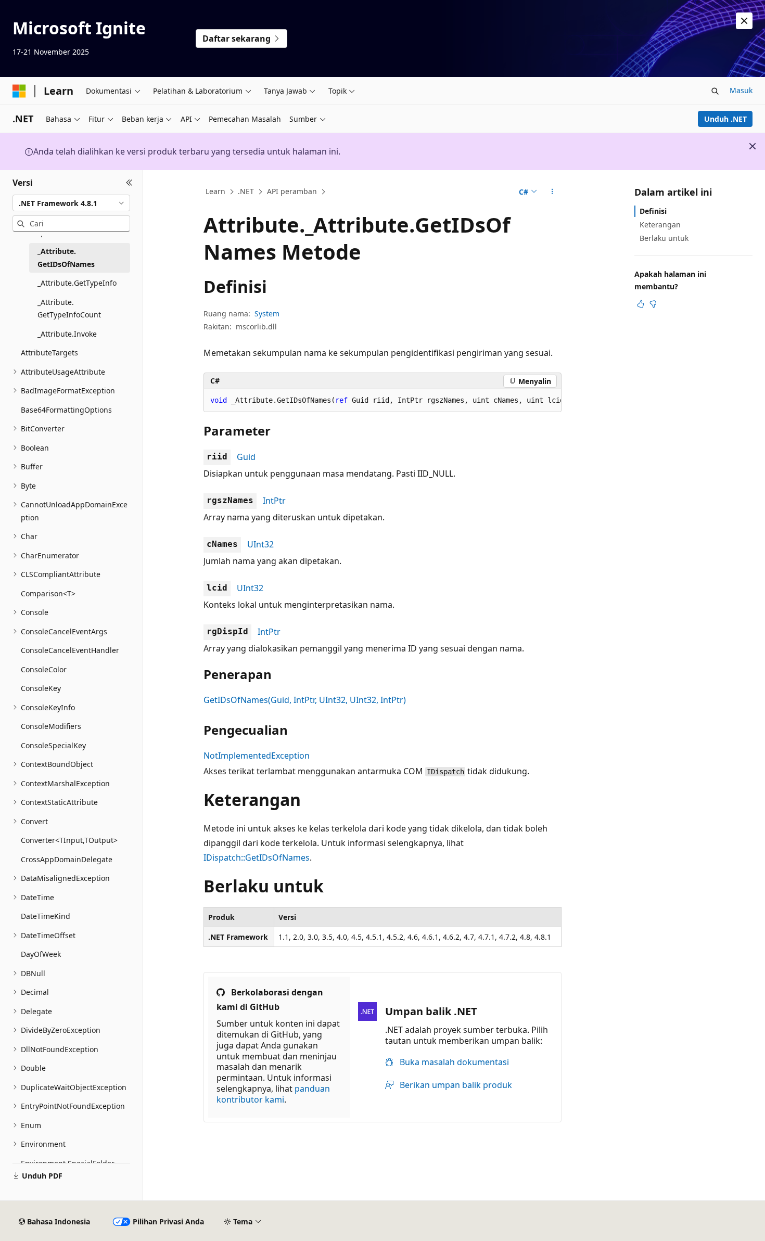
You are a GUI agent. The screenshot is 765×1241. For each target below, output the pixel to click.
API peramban (292, 191)
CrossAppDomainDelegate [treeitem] (66, 859)
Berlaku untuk (664, 238)
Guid (246, 457)
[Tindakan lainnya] (552, 192)
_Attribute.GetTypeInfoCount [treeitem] (69, 308)
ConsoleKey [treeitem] (41, 688)
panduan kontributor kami (273, 1094)
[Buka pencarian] (715, 91)
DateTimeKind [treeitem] (45, 916)
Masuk (741, 90)
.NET (246, 191)
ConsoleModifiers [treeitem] (51, 726)
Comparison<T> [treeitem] (48, 593)
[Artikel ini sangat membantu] (640, 304)
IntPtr (274, 500)
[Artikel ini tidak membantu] (653, 304)
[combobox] (71, 203)
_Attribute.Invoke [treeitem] (67, 334)
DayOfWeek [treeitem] (41, 954)
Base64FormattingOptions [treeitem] (66, 410)
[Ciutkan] (129, 182)
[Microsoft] (19, 91)
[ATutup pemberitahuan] (744, 20)
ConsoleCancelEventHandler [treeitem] (70, 650)
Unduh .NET (725, 119)
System (266, 313)
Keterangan (660, 224)
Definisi (653, 211)
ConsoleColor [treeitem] (44, 669)
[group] (382, 400)
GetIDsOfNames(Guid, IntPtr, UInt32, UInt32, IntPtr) (304, 700)
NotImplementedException (256, 755)
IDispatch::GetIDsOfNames (256, 857)
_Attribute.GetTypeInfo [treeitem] (77, 283)
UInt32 (260, 544)
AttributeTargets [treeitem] (49, 352)
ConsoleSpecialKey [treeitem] (53, 745)
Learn (215, 191)
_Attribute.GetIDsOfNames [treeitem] (66, 257)
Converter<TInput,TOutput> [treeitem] (69, 840)
